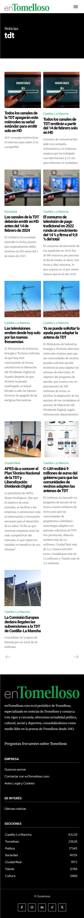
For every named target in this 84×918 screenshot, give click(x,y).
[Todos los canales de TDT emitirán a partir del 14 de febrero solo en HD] (61, 90)
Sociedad (10, 211)
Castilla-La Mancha (56, 114)
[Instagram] (32, 907)
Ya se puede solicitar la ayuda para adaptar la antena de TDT (61, 333)
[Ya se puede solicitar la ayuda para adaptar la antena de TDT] (61, 299)
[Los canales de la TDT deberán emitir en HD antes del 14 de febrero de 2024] (22, 188)
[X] (62, 907)
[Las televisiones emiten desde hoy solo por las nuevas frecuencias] (22, 299)
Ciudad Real (12, 463)
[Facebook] (22, 907)
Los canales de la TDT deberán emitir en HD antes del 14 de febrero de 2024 (21, 223)
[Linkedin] (42, 907)
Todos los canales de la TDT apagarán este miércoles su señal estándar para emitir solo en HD (21, 122)
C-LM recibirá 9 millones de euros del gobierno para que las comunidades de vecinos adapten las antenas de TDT (60, 479)
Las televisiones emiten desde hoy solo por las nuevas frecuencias (22, 335)
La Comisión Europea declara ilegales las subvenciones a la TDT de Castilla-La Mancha (22, 624)
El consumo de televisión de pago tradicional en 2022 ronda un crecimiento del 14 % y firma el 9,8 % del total (60, 228)
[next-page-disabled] (76, 657)
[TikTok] (52, 907)
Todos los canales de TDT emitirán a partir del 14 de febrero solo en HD (60, 126)
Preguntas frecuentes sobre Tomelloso (35, 744)
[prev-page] (7, 657)
